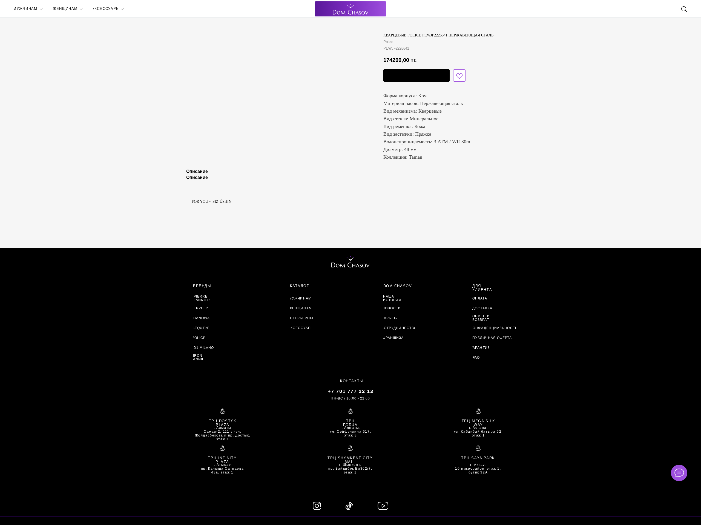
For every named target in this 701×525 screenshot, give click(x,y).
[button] (416, 75)
